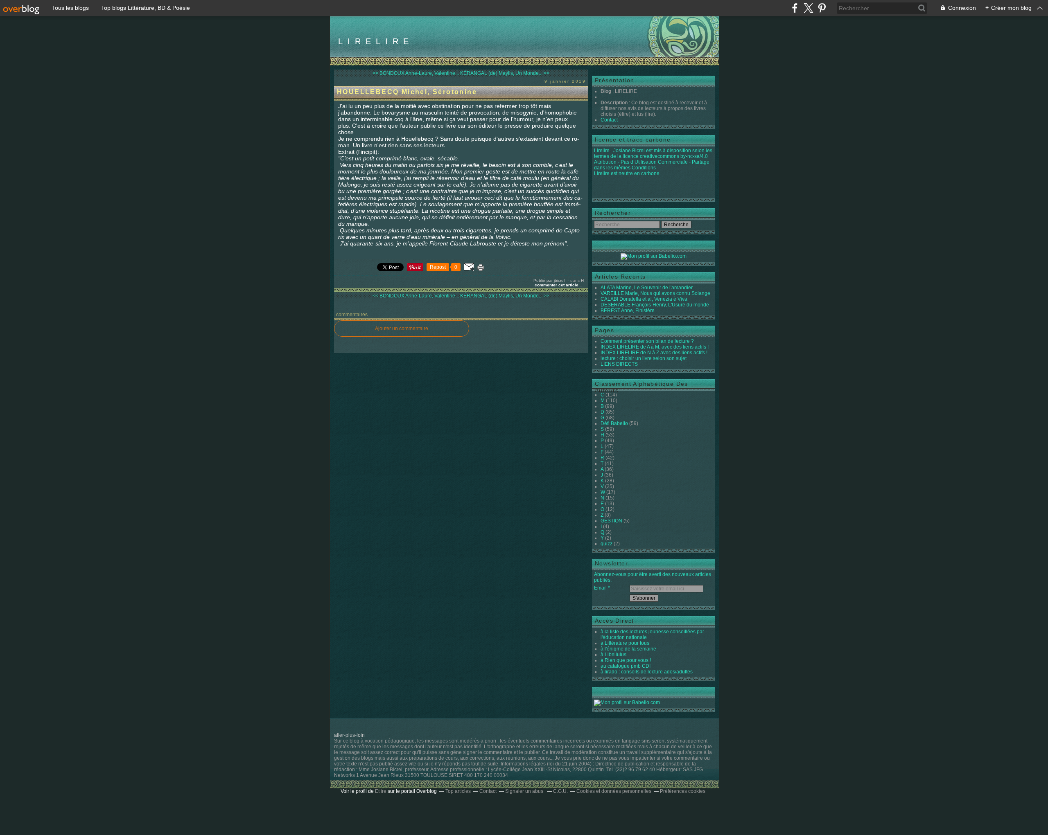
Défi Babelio (614, 423)
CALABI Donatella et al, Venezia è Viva (644, 299)
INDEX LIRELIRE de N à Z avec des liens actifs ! (654, 353)
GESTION (611, 521)
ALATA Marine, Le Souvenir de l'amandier (647, 287)
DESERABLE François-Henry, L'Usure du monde (655, 305)
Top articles (458, 791)
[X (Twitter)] (808, 8)
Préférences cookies (682, 791)
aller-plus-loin (349, 735)
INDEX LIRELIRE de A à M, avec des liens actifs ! (655, 347)
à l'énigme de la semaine (628, 649)
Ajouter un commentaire (401, 328)
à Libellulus (613, 654)
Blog (606, 91)
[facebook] (795, 8)
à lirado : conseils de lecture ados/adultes (647, 672)
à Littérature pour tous (625, 643)
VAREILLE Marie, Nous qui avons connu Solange (655, 293)
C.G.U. (560, 791)
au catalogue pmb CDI (625, 666)
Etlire (380, 791)
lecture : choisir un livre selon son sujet (644, 358)
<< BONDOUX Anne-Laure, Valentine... (416, 73)
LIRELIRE (375, 41)
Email (600, 588)
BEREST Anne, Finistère (628, 310)
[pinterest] (822, 8)
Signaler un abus (524, 791)
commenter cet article (557, 285)
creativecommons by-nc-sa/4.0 (674, 156)
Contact (609, 120)
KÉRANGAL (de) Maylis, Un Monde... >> (504, 73)
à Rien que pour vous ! (626, 660)
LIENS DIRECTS (619, 364)
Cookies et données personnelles (613, 791)
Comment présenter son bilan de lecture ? (647, 341)
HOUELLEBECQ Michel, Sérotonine (407, 91)
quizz (606, 544)
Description (615, 103)
